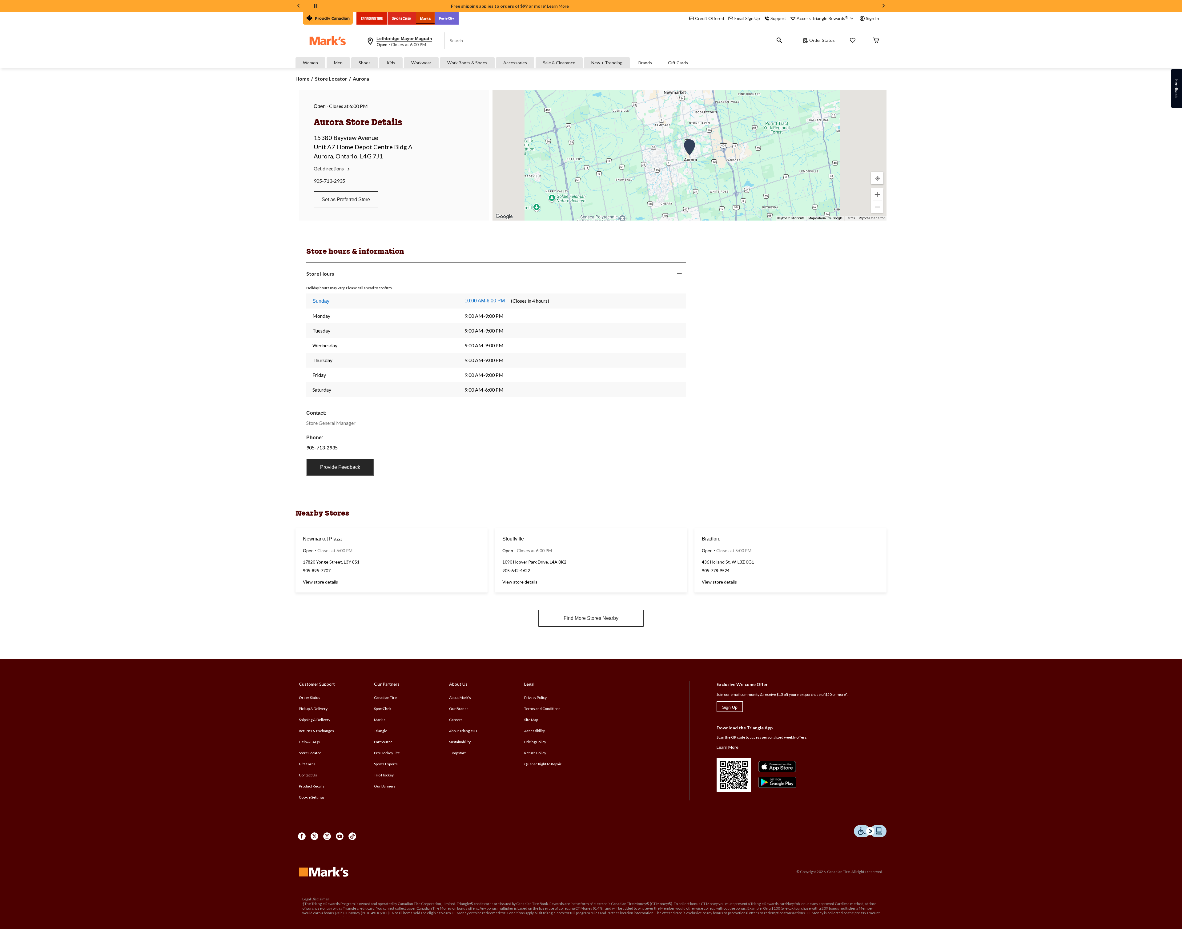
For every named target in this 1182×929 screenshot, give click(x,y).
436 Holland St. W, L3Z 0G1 (728, 561)
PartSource (383, 742)
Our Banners (385, 786)
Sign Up (730, 707)
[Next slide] (883, 6)
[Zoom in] (877, 194)
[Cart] (876, 40)
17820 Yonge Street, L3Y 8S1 (331, 561)
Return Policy (535, 753)
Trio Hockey (384, 775)
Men (338, 62)
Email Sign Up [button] (747, 18)
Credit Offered (709, 18)
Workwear (421, 62)
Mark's (379, 719)
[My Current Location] (877, 178)
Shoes (365, 62)
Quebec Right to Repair (542, 764)
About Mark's (460, 697)
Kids (391, 62)
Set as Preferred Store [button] (346, 199)
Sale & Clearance (559, 62)
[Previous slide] (299, 6)
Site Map (531, 719)
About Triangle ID (463, 730)
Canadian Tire (385, 697)
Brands (645, 62)
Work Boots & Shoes (467, 62)
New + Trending (606, 62)
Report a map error (872, 218)
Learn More (558, 6)
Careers (456, 719)
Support (778, 18)
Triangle (380, 730)
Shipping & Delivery (314, 719)
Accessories (515, 62)
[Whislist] (853, 40)
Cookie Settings (311, 797)
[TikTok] (352, 836)
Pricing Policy (535, 742)
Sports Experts (386, 764)
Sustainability (460, 742)
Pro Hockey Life (387, 753)
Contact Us (308, 775)
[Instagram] (327, 836)
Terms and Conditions (542, 708)
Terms (850, 218)
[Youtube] (340, 836)
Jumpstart (457, 753)
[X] (314, 836)
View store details (320, 581)
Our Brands (458, 708)
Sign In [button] (872, 18)
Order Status (822, 40)
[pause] (316, 6)
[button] (779, 40)
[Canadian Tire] (372, 18)
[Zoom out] (877, 207)
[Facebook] (302, 836)
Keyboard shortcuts (791, 218)
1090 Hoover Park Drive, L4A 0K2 (534, 561)
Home (302, 79)
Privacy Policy (535, 697)
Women (310, 62)
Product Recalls (311, 786)
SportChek (382, 708)
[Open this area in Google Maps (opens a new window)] (504, 217)
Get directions (329, 168)
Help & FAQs (309, 742)
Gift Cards (678, 62)
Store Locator (331, 79)
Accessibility (534, 730)
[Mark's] (425, 18)
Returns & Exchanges (316, 730)
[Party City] (447, 18)
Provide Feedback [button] (340, 467)
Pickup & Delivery (313, 708)
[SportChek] (402, 18)
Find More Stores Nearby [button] (591, 618)
